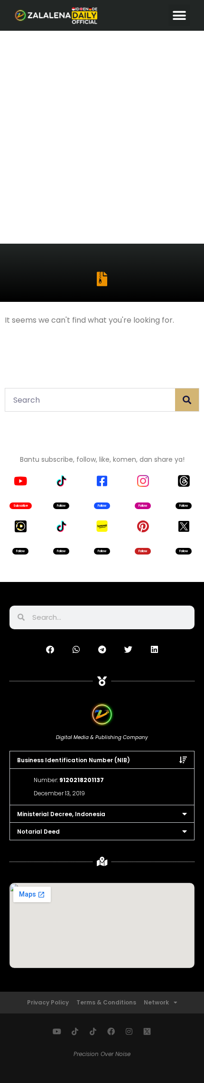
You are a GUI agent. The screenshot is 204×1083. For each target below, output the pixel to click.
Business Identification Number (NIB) (73, 760)
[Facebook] (111, 1031)
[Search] (187, 399)
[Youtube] (57, 1031)
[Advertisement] (102, 137)
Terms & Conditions (106, 1002)
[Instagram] (129, 1031)
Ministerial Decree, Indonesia (61, 814)
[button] (179, 15)
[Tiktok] (75, 1031)
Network (156, 1002)
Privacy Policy (48, 1002)
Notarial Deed (38, 832)
